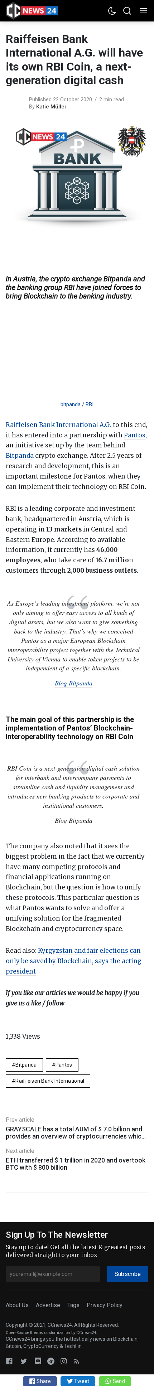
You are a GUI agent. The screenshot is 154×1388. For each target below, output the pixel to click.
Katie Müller (51, 106)
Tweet (81, 1381)
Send (118, 1381)
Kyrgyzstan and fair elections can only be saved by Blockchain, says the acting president (73, 961)
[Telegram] (50, 1361)
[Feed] (76, 1361)
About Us (17, 1305)
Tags (73, 1305)
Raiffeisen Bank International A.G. (58, 425)
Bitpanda (20, 456)
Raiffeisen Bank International (49, 1081)
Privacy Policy (104, 1305)
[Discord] (38, 1361)
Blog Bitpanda (73, 683)
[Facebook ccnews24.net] (9, 1361)
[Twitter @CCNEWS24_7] (23, 1361)
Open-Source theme (24, 1332)
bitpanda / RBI (77, 404)
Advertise (48, 1305)
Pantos (134, 435)
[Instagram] (63, 1361)
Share (43, 1381)
